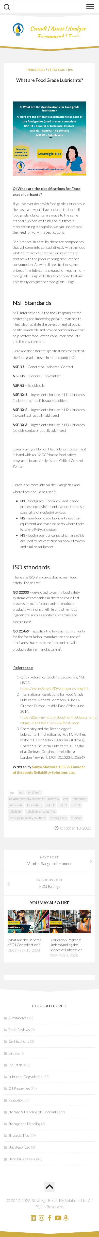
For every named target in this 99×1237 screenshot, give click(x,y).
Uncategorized (19, 1147)
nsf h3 (76, 805)
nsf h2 (63, 805)
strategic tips (58, 818)
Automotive (17, 1018)
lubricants (15, 805)
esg (65, 799)
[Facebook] (49, 1218)
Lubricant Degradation (25, 1076)
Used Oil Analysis (21, 1159)
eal (21, 792)
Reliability (15, 1100)
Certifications (18, 1041)
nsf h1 (50, 805)
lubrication (34, 805)
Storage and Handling (24, 1123)
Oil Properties (19, 1088)
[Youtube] (58, 1218)
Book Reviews (19, 1029)
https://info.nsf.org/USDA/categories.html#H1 (55, 688)
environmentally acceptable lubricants (34, 799)
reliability (15, 811)
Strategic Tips (60, 70)
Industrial (35, 70)
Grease (14, 1053)
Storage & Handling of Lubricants (33, 1112)
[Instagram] (41, 1218)
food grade (79, 799)
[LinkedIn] (33, 1218)
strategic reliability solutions (27, 818)
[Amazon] (66, 1218)
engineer (34, 792)
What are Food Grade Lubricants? (49, 80)
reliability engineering (40, 811)
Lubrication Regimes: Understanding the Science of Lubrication (66, 945)
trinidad (76, 818)
